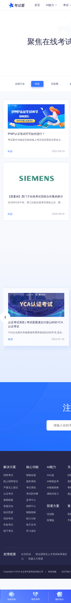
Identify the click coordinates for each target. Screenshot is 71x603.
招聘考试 (8, 475)
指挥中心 (31, 506)
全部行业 (20, 83)
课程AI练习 (53, 493)
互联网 (54, 83)
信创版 (50, 514)
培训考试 (8, 518)
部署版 (50, 520)
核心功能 (32, 467)
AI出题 (50, 475)
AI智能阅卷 (53, 487)
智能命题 (31, 475)
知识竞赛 (8, 512)
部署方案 (53, 506)
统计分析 (31, 518)
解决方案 (9, 467)
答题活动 (8, 506)
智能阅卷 (31, 512)
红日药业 (26, 554)
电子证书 (31, 524)
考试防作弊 (32, 493)
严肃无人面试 (10, 487)
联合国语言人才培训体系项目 (51, 554)
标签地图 (52, 571)
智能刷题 (8, 500)
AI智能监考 (53, 481)
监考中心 (31, 500)
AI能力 (50, 5)
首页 (37, 5)
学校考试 (8, 524)
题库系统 (31, 481)
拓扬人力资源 (35, 558)
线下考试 (8, 530)
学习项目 (31, 530)
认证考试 (8, 493)
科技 (37, 83)
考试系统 (31, 487)
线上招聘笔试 (10, 481)
